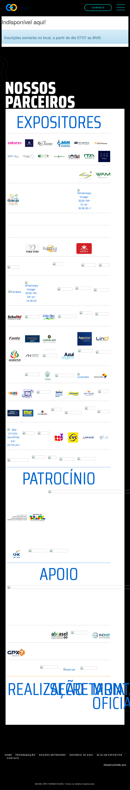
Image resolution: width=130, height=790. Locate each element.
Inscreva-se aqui (81, 754)
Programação (25, 754)
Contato (13, 758)
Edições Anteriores (52, 754)
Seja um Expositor (109, 754)
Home (8, 754)
